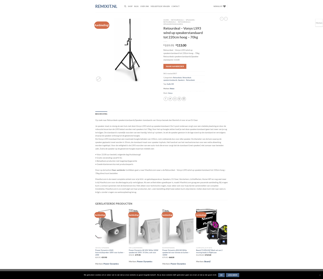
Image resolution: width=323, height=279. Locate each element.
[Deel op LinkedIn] (184, 99)
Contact (175, 6)
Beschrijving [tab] (101, 114)
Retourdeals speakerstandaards (176, 23)
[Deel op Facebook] (166, 99)
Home (166, 20)
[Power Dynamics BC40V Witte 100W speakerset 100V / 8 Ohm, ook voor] (144, 227)
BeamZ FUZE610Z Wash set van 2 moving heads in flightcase (209, 251)
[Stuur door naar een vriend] (175, 99)
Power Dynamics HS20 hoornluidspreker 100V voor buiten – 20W (110, 252)
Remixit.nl (106, 6)
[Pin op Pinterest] (179, 99)
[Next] (227, 238)
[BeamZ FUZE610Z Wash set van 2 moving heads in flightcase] (211, 227)
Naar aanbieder (175, 66)
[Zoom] (98, 79)
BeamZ (207, 261)
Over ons (144, 6)
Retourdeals (177, 20)
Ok (221, 275)
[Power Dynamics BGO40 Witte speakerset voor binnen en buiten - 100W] (178, 227)
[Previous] (95, 238)
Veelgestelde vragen (160, 6)
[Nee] (320, 276)
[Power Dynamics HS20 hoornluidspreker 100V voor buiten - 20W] (110, 227)
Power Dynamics (111, 263)
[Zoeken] (125, 6)
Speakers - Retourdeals (186, 80)
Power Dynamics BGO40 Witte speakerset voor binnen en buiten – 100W (176, 252)
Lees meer (232, 275)
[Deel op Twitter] (170, 99)
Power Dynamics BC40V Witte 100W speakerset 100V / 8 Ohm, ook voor (143, 251)
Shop (130, 6)
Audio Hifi (170, 84)
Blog (136, 6)
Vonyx (172, 89)
